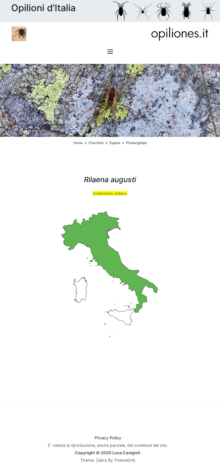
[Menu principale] (110, 52)
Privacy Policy (108, 437)
